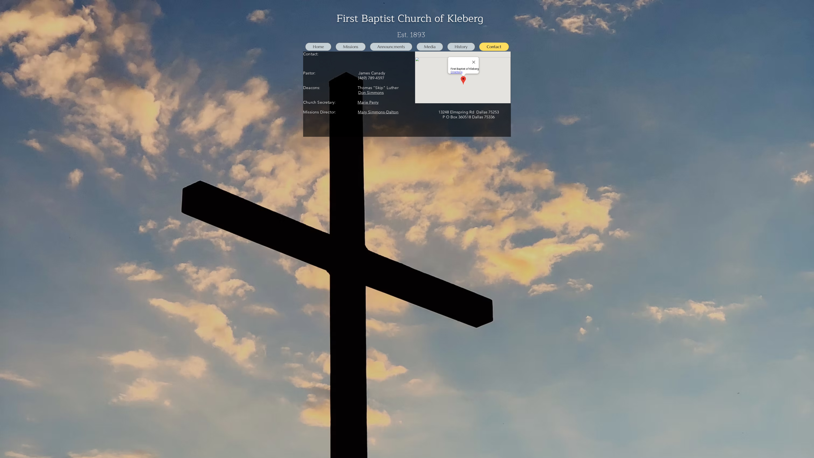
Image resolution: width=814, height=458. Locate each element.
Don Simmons (371, 92)
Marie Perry (368, 102)
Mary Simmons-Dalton (378, 112)
